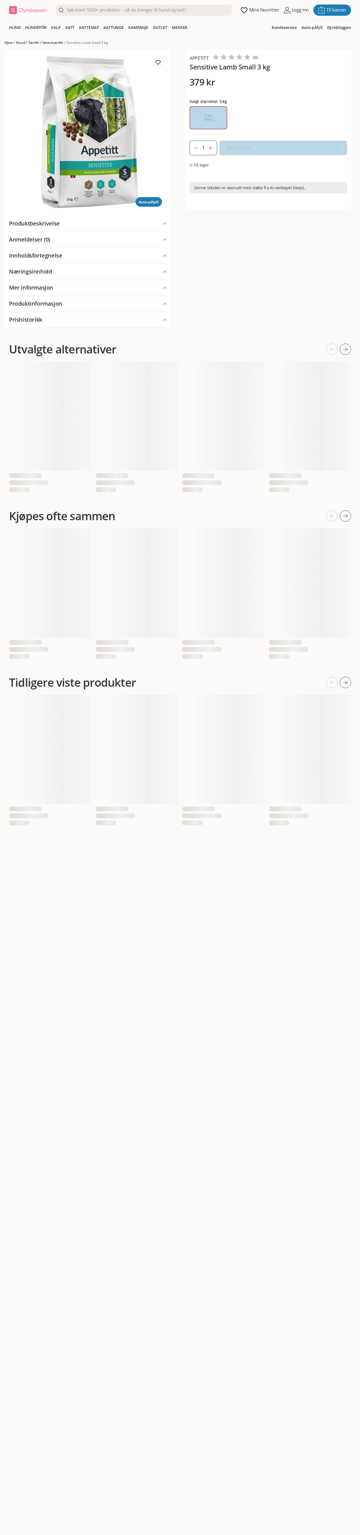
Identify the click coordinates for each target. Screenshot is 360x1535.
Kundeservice (284, 27)
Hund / (22, 42)
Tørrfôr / (35, 42)
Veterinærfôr (52, 42)
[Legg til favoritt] (158, 62)
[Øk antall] (213, 148)
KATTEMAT (89, 27)
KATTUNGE (114, 27)
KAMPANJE (138, 27)
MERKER (179, 27)
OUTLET (160, 27)
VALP (55, 27)
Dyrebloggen (339, 27)
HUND (15, 27)
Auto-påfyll (312, 27)
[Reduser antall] (194, 148)
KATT (70, 27)
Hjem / (10, 42)
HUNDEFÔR (35, 27)
